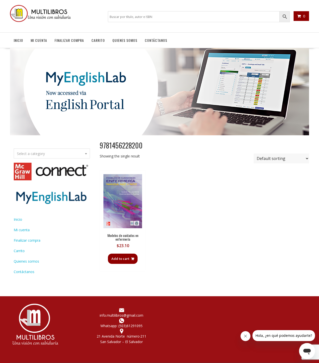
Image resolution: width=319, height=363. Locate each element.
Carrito (98, 40)
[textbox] (52, 154)
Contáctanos (156, 40)
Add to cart (120, 258)
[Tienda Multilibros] (159, 134)
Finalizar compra (69, 40)
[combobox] (52, 153)
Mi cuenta (39, 40)
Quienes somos (124, 40)
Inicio (18, 40)
